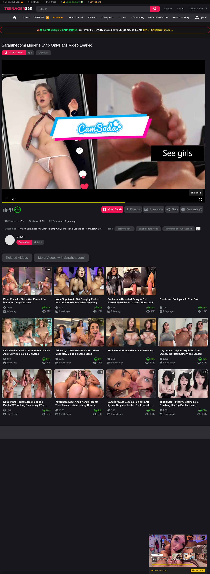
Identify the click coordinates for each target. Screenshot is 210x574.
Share (175, 209)
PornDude (34, 2)
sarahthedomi (124, 229)
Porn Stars (51, 2)
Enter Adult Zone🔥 (14, 2)
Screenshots (156, 209)
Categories (107, 17)
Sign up (168, 8)
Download (135, 209)
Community (138, 17)
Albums (92, 17)
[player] (13, 200)
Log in (180, 8)
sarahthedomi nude (148, 229)
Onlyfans (43, 52)
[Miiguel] (10, 240)
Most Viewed (76, 17)
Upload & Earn (196, 8)
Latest (26, 17)
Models (122, 17)
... (198, 229)
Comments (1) (194, 209)
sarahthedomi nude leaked (179, 229)
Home (15, 17)
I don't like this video (10, 210)
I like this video (5, 210)
